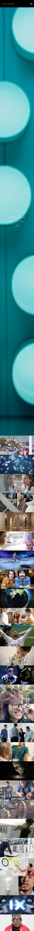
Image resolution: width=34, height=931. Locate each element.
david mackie (8, 3)
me (17, 225)
